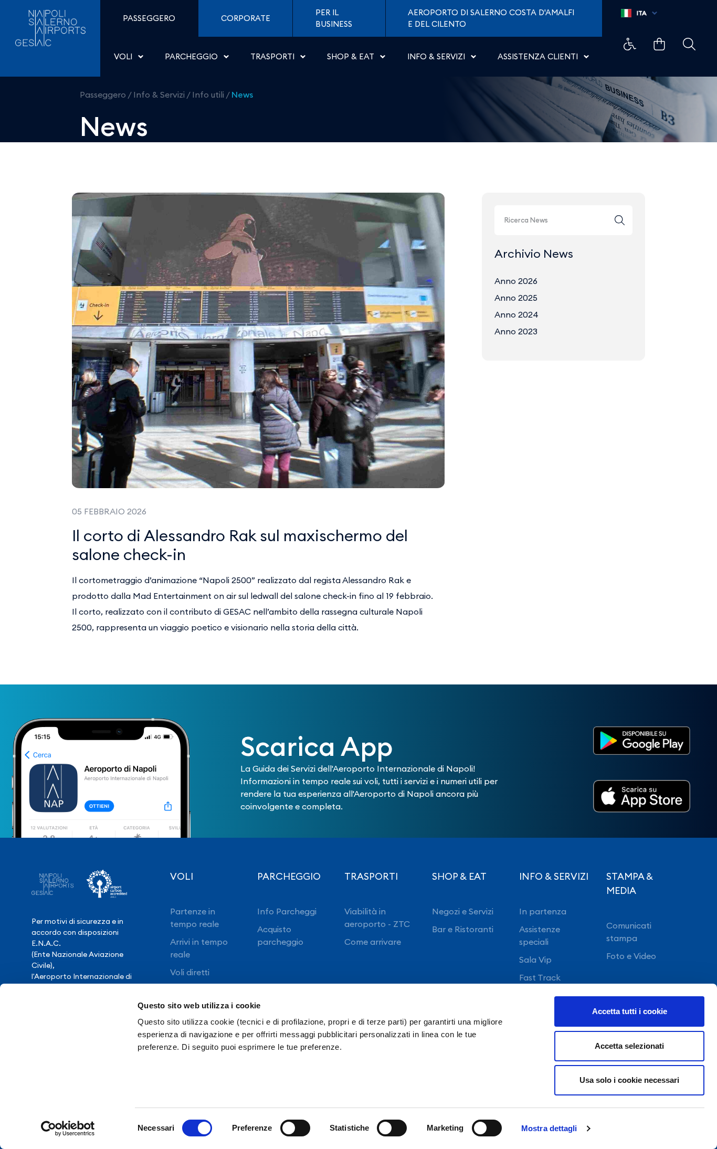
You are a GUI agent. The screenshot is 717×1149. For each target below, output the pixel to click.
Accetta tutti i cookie (629, 1011)
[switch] (295, 1128)
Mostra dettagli (549, 1128)
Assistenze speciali (539, 935)
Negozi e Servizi (462, 911)
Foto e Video (631, 956)
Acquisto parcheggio (280, 935)
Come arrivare (372, 941)
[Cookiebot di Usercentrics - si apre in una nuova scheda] (68, 1128)
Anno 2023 (515, 331)
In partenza (542, 911)
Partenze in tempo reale (194, 917)
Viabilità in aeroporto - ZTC (377, 917)
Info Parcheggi (287, 911)
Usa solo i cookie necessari (629, 1080)
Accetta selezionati (629, 1045)
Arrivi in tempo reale (199, 948)
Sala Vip (535, 959)
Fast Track (540, 977)
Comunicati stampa (628, 931)
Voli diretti (189, 972)
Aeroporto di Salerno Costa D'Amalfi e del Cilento (491, 18)
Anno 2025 (515, 297)
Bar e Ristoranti (462, 929)
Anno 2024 (516, 314)
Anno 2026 (515, 281)
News (242, 94)
